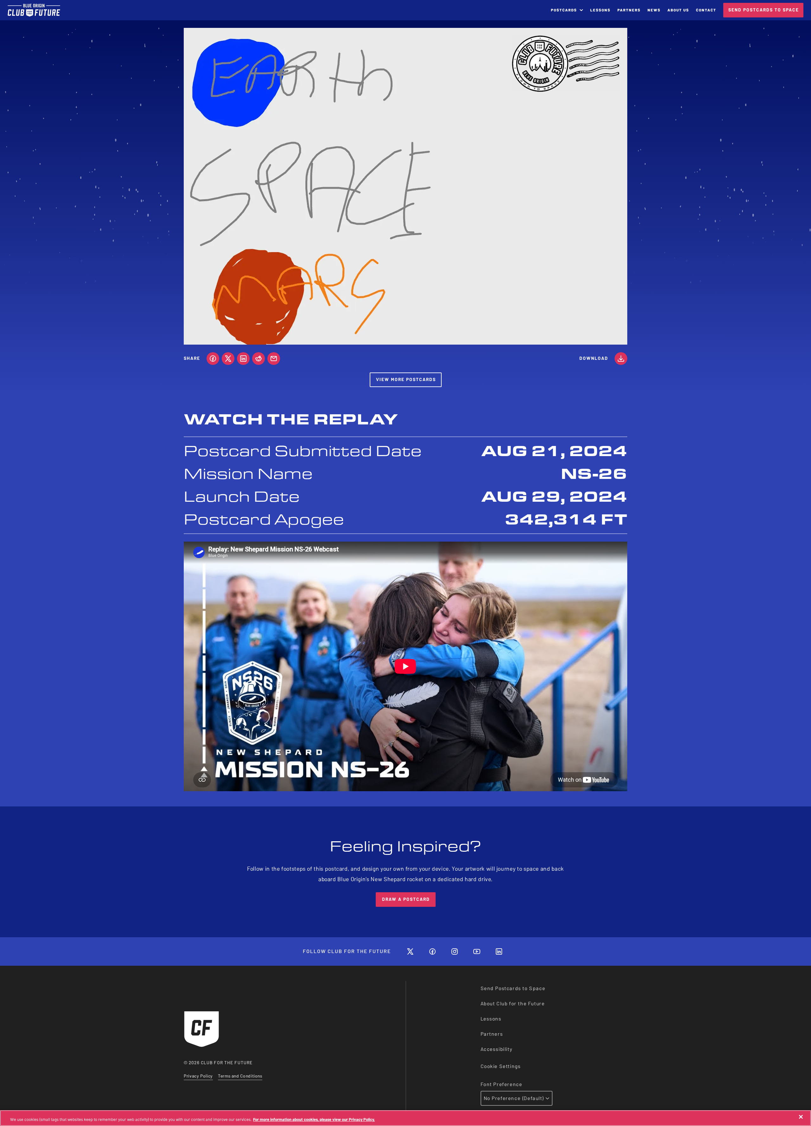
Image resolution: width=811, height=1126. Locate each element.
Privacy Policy (198, 1076)
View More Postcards (406, 379)
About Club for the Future (513, 1003)
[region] (405, 1118)
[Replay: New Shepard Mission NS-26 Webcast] (405, 666)
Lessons (491, 1019)
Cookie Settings (501, 1066)
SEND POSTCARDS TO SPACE (763, 10)
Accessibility (497, 1049)
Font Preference (501, 1084)
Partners (492, 1034)
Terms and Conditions (240, 1076)
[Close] (801, 1117)
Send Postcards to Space (513, 988)
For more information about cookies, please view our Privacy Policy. (314, 1119)
